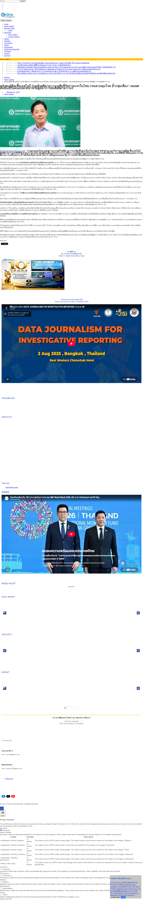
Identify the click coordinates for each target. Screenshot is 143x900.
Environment (8, 47)
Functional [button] (3, 867)
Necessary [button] (3, 828)
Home (6, 24)
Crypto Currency (14, 37)
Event (10, 30)
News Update (9, 26)
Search (23, 1)
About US (9, 779)
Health (6, 39)
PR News (7, 51)
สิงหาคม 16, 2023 (13, 92)
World (6, 45)
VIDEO (5, 491)
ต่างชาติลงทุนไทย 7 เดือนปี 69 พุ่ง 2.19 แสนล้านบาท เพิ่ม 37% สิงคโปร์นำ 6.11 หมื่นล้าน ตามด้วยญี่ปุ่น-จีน (54, 71)
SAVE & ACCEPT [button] (6, 899)
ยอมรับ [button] (123, 897)
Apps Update (12, 35)
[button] (4, 612)
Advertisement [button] (5, 886)
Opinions (7, 41)
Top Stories (8, 43)
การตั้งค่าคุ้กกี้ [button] (115, 897)
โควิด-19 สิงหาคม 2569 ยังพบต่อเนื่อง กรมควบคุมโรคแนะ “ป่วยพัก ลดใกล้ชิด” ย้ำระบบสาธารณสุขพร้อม (53, 63)
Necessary (6, 830)
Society (7, 53)
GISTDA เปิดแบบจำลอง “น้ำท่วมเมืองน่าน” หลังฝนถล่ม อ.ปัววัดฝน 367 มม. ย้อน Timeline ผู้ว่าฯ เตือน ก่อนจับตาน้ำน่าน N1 (59, 69)
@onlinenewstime (12, 487)
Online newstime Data (11, 49)
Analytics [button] (3, 880)
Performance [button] (4, 873)
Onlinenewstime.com (12, 150)
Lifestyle (7, 55)
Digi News (7, 32)
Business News (9, 28)
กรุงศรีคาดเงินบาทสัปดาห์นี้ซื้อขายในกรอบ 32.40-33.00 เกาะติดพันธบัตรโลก (44, 65)
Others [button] (2, 892)
